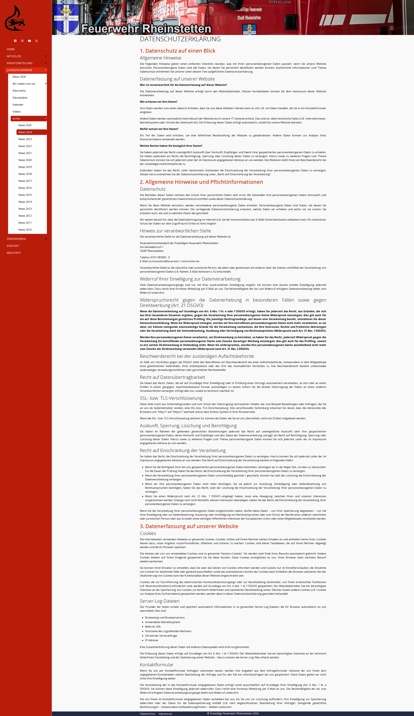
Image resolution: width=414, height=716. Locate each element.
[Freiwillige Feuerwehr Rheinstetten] (26, 18)
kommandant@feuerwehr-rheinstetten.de (174, 261)
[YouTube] (29, 41)
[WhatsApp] (36, 41)
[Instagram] (22, 41)
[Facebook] (15, 41)
